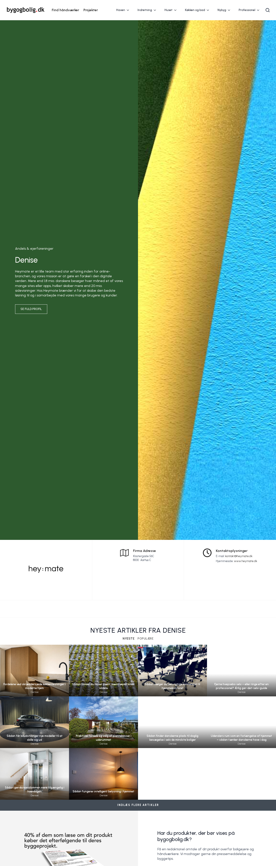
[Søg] (267, 10)
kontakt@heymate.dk (238, 556)
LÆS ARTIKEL (34, 676)
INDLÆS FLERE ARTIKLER (138, 805)
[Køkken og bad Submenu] (209, 10)
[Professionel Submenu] (259, 10)
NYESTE (128, 638)
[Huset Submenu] (176, 10)
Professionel (247, 10)
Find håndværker (65, 10)
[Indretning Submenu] (156, 10)
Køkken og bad (195, 10)
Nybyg (222, 10)
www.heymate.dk (245, 561)
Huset (168, 10)
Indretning (145, 10)
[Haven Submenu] (129, 10)
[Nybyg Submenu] (230, 10)
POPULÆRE (145, 638)
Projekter (90, 10)
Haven (120, 10)
